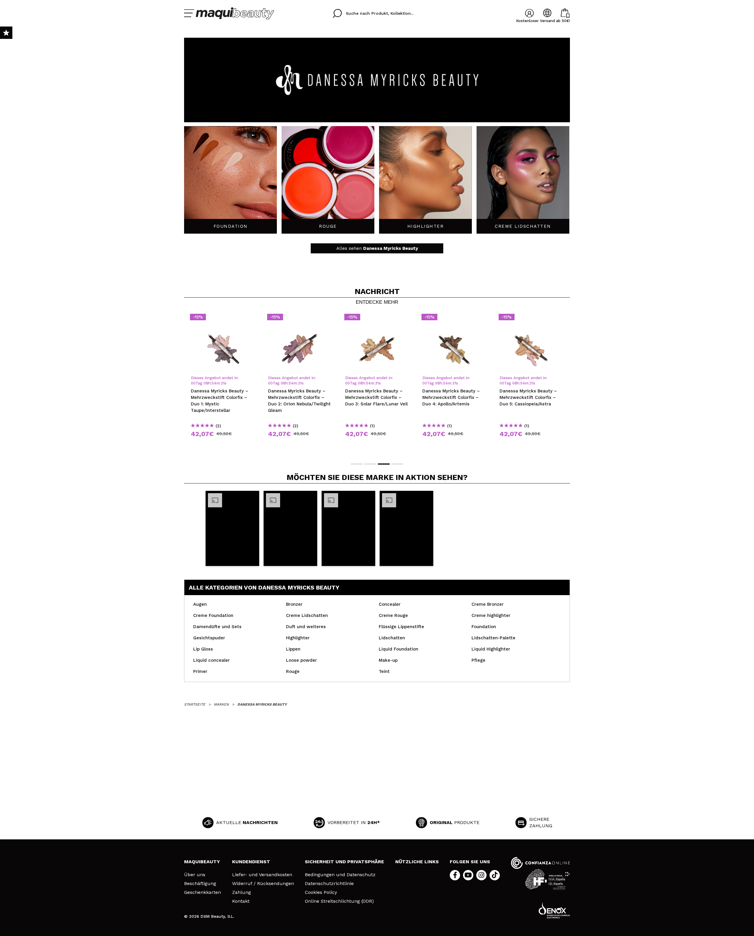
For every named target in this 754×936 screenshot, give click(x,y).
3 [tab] (384, 464)
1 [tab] (357, 464)
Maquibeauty (202, 861)
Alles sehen (377, 248)
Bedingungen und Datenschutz (340, 874)
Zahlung (241, 892)
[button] (232, 528)
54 (213, 383)
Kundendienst (251, 861)
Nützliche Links (417, 861)
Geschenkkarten (202, 892)
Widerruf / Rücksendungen (263, 883)
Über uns (194, 874)
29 (223, 383)
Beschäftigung (200, 883)
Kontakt (240, 901)
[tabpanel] (222, 383)
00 (193, 383)
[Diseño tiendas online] (554, 910)
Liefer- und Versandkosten (262, 874)
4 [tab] (397, 464)
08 (206, 383)
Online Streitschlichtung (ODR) (339, 901)
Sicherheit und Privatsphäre (344, 861)
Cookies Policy (321, 892)
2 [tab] (370, 464)
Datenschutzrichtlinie (329, 883)
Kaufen (223, 444)
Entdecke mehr (377, 302)
